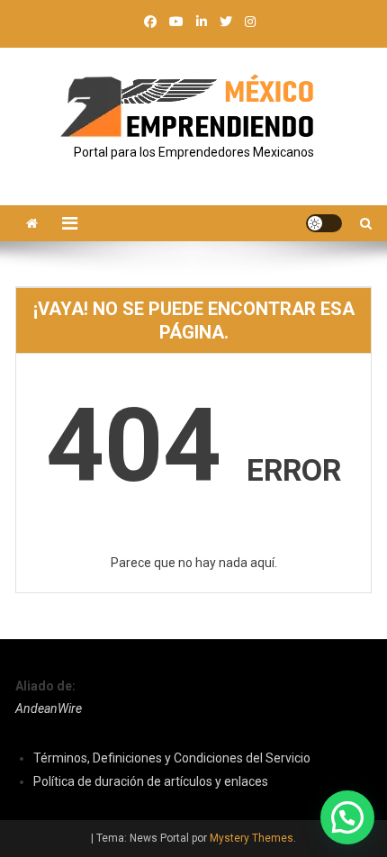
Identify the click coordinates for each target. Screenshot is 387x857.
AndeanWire (48, 708)
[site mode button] (324, 223)
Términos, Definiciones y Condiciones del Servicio (171, 758)
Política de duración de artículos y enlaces (150, 781)
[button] (347, 817)
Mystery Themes (251, 838)
